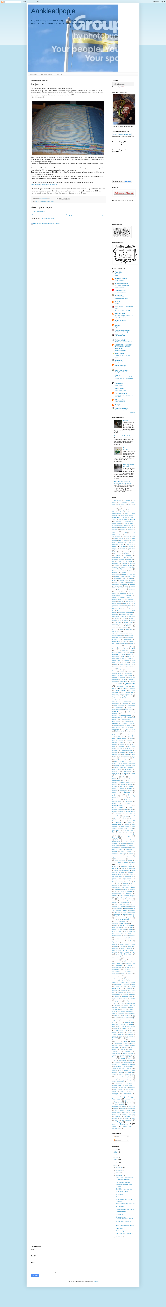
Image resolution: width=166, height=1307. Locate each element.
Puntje (125, 937)
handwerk (115, 723)
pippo (133, 923)
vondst (114, 1078)
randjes (127, 944)
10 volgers (127, 500)
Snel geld (125, 994)
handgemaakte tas (117, 717)
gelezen (122, 671)
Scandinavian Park (130, 963)
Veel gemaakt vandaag (123, 1182)
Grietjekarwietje (120, 400)
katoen (116, 767)
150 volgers (121, 504)
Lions (116, 836)
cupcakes (130, 599)
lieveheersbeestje (117, 834)
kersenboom (128, 769)
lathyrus (131, 818)
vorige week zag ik (127, 1079)
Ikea (129, 746)
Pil (115, 921)
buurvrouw (130, 582)
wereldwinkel (129, 1099)
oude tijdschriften (124, 902)
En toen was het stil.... (121, 336)
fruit (118, 662)
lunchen (117, 839)
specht (114, 998)
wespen (114, 1101)
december (119, 1167)
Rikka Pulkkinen (116, 958)
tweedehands (118, 1043)
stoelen (131, 1007)
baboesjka (115, 544)
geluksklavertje (128, 673)
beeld (131, 550)
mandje (131, 845)
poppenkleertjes (116, 935)
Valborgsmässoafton (124, 1055)
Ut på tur (117, 327)
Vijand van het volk (118, 1068)
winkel (114, 1104)
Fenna (114, 648)
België (133, 551)
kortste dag (116, 799)
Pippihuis (124, 924)
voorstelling (115, 1079)
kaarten (122, 761)
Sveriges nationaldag (127, 1011)
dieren (124, 618)
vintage (126, 1070)
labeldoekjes (115, 815)
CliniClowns (132, 589)
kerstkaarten (115, 773)
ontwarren (132, 889)
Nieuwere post (36, 215)
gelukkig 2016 (116, 673)
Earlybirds (124, 627)
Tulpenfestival (129, 1038)
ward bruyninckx (118, 1089)
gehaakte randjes (117, 670)
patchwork (47, 201)
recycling (130, 946)
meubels (131, 853)
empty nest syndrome (118, 637)
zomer (133, 1118)
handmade (116, 721)
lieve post (129, 832)
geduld (128, 666)
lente (129, 822)
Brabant (131, 578)
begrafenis (126, 551)
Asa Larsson (126, 536)
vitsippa (114, 1074)
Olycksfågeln (115, 885)
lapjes (37, 201)
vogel (122, 1076)
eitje (113, 633)
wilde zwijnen (118, 1103)
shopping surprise (128, 978)
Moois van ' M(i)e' (120, 313)
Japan (133, 754)
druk (121, 626)
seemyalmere (128, 975)
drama (124, 624)
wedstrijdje (124, 1095)
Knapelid (114, 786)
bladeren (114, 559)
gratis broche (129, 694)
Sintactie (131, 980)
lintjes (133, 834)
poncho (131, 929)
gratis (122, 694)
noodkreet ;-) (129, 876)
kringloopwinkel (117, 807)
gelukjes (130, 671)
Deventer (124, 616)
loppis (129, 836)
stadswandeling (130, 1003)
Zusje (127, 1122)
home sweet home (119, 739)
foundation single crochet (119, 658)
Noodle (114, 878)
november (119, 1170)
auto (120, 540)
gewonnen (123, 681)
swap (113, 1013)
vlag (120, 1074)
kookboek (115, 796)
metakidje (129, 851)
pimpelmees (122, 921)
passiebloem (131, 912)
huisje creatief (119, 388)
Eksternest (122, 633)
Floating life (130, 654)
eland (130, 633)
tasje (131, 1020)
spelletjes (132, 998)
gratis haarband (116, 696)
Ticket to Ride (125, 1026)
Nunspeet (128, 881)
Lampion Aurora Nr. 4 (120, 367)
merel (122, 851)
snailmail (120, 992)
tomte (121, 1032)
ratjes (133, 944)
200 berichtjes (126, 506)
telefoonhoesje (129, 1022)
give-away (130, 683)
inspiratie (114, 752)
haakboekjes (115, 703)
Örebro (119, 899)
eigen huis (129, 629)
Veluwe (130, 1058)
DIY (119, 620)
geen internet (129, 668)
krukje (120, 809)
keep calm (123, 767)
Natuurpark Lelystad (126, 866)
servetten (114, 977)
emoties (131, 635)
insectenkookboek (127, 750)
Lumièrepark (132, 838)
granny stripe (115, 694)
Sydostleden (121, 1013)
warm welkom (129, 1089)
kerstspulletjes (119, 775)
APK (132, 525)
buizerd (123, 582)
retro (133, 952)
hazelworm (130, 727)
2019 (116, 1149)
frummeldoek (125, 662)
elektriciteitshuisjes (117, 635)
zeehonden (132, 1114)
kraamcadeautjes (116, 801)
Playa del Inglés (117, 927)
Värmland (122, 1057)
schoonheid (128, 971)
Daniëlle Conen (116, 603)
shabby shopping (117, 978)
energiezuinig (129, 637)
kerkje (119, 769)
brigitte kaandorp (123, 580)
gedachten (115, 666)
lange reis (125, 817)
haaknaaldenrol (131, 705)
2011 (116, 1165)
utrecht (123, 1049)
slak (127, 982)
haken (115, 711)
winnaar (121, 1104)
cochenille (117, 591)
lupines (125, 841)
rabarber (129, 940)
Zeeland (117, 1116)
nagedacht (119, 864)
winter (124, 1106)
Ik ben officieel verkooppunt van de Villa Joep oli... (124, 1178)
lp (125, 838)
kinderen (121, 778)
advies (126, 513)
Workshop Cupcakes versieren (125, 1204)
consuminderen (116, 595)
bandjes (131, 546)
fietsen (133, 649)
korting (131, 797)
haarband (129, 707)
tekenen (120, 1022)
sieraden (114, 980)
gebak (121, 664)
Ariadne (124, 531)
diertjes (131, 618)
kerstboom (115, 771)
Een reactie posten (39, 211)
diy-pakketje (125, 620)
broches (133, 580)
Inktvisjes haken (46, 74)
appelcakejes (123, 527)
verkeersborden (128, 1062)
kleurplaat (114, 784)
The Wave (124, 1024)
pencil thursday (119, 918)
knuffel (122, 788)
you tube (125, 1112)
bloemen (124, 563)
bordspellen (132, 574)
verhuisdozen (122, 1060)
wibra (120, 1101)
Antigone (126, 525)
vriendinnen (119, 1083)
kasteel (128, 765)
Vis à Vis (130, 1072)
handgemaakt (126, 716)
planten (122, 925)
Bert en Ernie (117, 553)
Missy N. (117, 375)
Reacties (118, 1140)
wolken (116, 1108)
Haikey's (117, 405)
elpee (125, 635)
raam (122, 940)
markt (120, 849)
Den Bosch (130, 614)
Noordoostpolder (128, 880)
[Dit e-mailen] (60, 199)
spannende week (127, 996)
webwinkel (115, 1095)
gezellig (120, 683)
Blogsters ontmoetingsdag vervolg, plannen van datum (122, 482)
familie (126, 647)
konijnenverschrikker (117, 794)
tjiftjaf (131, 1030)
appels (131, 527)
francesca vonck (116, 660)
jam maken (125, 754)
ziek (121, 1118)
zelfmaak (127, 1116)
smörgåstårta (124, 990)
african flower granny (127, 515)
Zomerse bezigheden (120, 292)
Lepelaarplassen (116, 824)
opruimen (123, 897)
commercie (123, 593)
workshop (130, 1110)
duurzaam (115, 627)
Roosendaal (132, 959)
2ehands (130, 508)
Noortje (114, 881)
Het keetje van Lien (121, 279)
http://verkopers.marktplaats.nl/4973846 (44, 184)
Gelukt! (125, 421)
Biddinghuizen (116, 557)
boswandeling (118, 578)
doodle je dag (128, 622)
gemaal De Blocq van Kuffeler (122, 675)
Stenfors (117, 1005)
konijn (114, 792)
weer (131, 1095)
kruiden (130, 807)
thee (113, 1026)
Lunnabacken (116, 841)
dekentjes (115, 614)
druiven (114, 626)
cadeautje (132, 584)
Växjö (130, 1057)
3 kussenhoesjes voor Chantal (125, 1209)
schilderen (128, 967)
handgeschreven (126, 719)
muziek (126, 862)
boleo (131, 572)
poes (131, 927)
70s (120, 511)
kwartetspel (129, 813)
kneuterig (122, 786)
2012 (119, 508)
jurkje (133, 758)
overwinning (115, 906)
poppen (130, 933)
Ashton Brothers (118, 538)
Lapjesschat (119, 1228)
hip (132, 733)
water (130, 1091)
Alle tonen (132, 412)
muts (119, 862)
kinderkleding (116, 780)
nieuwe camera (124, 870)
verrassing (124, 1064)
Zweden (124, 1124)
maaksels (123, 843)
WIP (130, 1106)
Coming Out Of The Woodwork (123, 372)
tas (132, 1017)
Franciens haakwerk (121, 408)
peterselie (114, 919)
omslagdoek (115, 887)
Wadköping (115, 1087)
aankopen (129, 511)
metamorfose (122, 853)
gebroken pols (129, 664)
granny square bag (127, 692)
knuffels (129, 788)
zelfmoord (114, 1118)
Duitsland (129, 626)
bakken (114, 546)
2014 (116, 1157)
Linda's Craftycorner (121, 370)
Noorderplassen (116, 880)
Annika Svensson (117, 525)
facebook (119, 645)
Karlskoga (116, 765)
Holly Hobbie (130, 736)
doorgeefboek (116, 624)
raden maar (130, 942)
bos (134, 576)
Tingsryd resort (119, 1030)
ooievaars (129, 891)
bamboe (123, 546)
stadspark (114, 1003)
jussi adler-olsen (119, 759)
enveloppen (127, 639)
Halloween (123, 713)
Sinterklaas (115, 982)
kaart (115, 761)
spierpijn (118, 1000)
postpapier (132, 935)
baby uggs (130, 544)
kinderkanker (129, 778)
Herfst (117, 1197)
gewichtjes (115, 681)
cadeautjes (118, 586)
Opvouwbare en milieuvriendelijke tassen (124, 1217)
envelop (114, 639)
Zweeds (114, 1126)
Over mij (59, 74)
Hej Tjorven (118, 295)
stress (131, 1009)
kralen (114, 803)
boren (123, 576)
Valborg (114, 1055)
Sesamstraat (129, 977)
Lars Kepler (123, 818)
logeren (122, 836)
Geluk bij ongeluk (121, 1231)
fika (132, 650)
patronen (125, 914)
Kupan (131, 809)
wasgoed (122, 1091)
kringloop (127, 803)
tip (126, 1030)
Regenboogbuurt (116, 950)
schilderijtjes (115, 969)
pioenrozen (115, 923)
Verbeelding (118, 272)
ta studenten (126, 1015)
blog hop (132, 563)
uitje (121, 1045)
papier (125, 910)
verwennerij (117, 1066)
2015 (116, 1154)
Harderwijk (130, 725)
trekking (131, 1036)
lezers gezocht (116, 830)
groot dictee (124, 699)
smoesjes (114, 990)
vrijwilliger (129, 1083)
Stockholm (123, 1007)
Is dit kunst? (119, 1194)
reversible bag (116, 956)
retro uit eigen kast (123, 954)
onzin (116, 891)
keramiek (130, 767)
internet (131, 752)
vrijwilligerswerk (116, 1085)
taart (134, 1015)
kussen (121, 811)
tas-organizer (124, 1020)
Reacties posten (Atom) (48, 218)
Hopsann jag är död (117, 742)
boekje (124, 572)
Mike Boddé (121, 857)
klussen (130, 784)
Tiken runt (124, 1028)
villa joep (129, 1068)
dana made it (129, 601)
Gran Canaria (121, 690)
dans (124, 603)
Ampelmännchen (128, 521)
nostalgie (121, 881)
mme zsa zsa (131, 858)
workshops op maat (120, 390)
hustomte (114, 744)
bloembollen (129, 561)
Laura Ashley (115, 820)
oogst (122, 891)
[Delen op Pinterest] (69, 199)
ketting (123, 777)
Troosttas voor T (121, 1214)
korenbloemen (122, 797)
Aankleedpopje (53, 11)
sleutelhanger (118, 984)
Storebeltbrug (116, 1009)
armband (120, 534)
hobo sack (124, 735)
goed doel (122, 688)
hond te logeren (117, 740)
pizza (115, 925)
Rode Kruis (126, 958)
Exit (113, 645)
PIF (134, 919)
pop (125, 931)
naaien (42, 201)
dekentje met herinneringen (125, 612)
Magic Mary (115, 845)
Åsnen (127, 538)
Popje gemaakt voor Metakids (125, 1225)
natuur (114, 866)
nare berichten (129, 864)
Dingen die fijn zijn (120, 320)
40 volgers (122, 509)
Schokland (128, 969)
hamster (131, 713)
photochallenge (125, 920)
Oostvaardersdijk (116, 893)
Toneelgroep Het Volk (118, 1034)
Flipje (123, 654)
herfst (133, 729)
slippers (133, 984)
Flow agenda (115, 656)
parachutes (132, 910)
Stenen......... (118, 303)
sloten (117, 986)
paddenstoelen (125, 906)
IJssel (113, 746)
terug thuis (115, 1024)
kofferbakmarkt (123, 790)
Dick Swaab (132, 616)
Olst (132, 883)
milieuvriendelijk (130, 857)
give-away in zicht (122, 686)
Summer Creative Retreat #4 (122, 310)
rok (132, 958)
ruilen (113, 963)
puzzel (116, 939)
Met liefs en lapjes (120, 340)
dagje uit (120, 601)
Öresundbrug (128, 899)
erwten (124, 641)
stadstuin (122, 1003)
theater (131, 1024)
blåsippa (121, 559)
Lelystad (119, 822)
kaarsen (133, 759)
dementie (122, 614)
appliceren (130, 529)
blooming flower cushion (119, 570)
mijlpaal (114, 857)
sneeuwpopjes (116, 994)
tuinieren (115, 1038)
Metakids (114, 853)
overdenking (129, 904)
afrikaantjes (115, 517)
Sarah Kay (120, 963)
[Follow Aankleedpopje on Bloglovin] (122, 182)
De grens (128, 605)
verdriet (114, 1060)
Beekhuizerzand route (120, 550)
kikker (114, 778)
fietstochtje (125, 650)
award (125, 540)
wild (134, 1101)
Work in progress (119, 1110)
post (125, 935)
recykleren (115, 948)
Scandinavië (119, 965)
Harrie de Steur (116, 727)
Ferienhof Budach (123, 648)
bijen (125, 557)
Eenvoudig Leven (120, 290)
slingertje (126, 984)
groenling (114, 699)
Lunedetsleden (128, 839)
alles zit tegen (123, 519)
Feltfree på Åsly (120, 335)
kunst (125, 809)
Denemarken (115, 616)
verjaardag (117, 1062)
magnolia (123, 845)
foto (123, 656)
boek (130, 571)
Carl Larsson (123, 588)
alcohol (114, 519)
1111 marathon (123, 502)
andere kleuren (116, 523)
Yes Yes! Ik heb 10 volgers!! (124, 1233)
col (124, 591)
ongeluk (133, 887)
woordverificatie (131, 1108)
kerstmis (132, 773)
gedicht (122, 666)
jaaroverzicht (115, 754)
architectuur (115, 531)
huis (132, 742)
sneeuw (129, 992)
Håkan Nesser (128, 709)
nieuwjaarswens (116, 874)
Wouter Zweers (116, 1112)
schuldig (123, 973)
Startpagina (33, 74)
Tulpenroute (132, 1039)
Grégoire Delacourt (127, 697)
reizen (125, 950)
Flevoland (115, 654)
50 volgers (130, 509)
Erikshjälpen (116, 641)
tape (127, 1017)
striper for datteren (120, 385)
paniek (133, 906)
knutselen (114, 790)
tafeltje (116, 1017)
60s (113, 511)
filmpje (120, 652)
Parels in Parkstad (120, 280)
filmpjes (126, 652)
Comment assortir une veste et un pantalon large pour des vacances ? (124, 378)
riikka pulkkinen (128, 956)
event (131, 643)
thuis (118, 1026)
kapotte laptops (123, 763)
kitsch (123, 780)
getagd (131, 679)
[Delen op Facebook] (66, 199)
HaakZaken (118, 360)
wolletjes (122, 1108)
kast (123, 765)
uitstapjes (124, 1047)
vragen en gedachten (118, 1081)
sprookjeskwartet (116, 1001)
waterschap (115, 1093)
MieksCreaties (119, 353)
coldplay (130, 591)
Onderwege (125, 887)
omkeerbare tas (127, 885)
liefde (120, 832)
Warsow (114, 1091)
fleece (131, 652)
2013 (124, 508)
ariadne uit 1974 (122, 532)
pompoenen (122, 929)
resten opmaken (124, 952)
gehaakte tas (129, 670)
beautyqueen (131, 548)
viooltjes (120, 1072)
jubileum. (121, 758)
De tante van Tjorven (121, 284)
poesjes (114, 929)
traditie (114, 1036)
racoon (123, 942)
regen (122, 948)
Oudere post (101, 215)
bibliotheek (128, 555)
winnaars (130, 1104)
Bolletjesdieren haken (120, 350)
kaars (126, 759)
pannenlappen (118, 908)
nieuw (116, 870)
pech (127, 916)
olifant (118, 883)
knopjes (114, 788)
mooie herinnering (120, 860)
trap (125, 1036)
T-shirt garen (117, 1015)
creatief (114, 597)
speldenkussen (123, 998)
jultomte (128, 758)
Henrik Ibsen (125, 729)
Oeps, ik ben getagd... (122, 1191)
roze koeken (117, 961)
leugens (127, 824)
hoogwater (129, 740)
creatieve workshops (126, 597)
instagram (122, 752)
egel (121, 629)
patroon (132, 914)
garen (115, 664)
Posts (117, 1136)
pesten (130, 918)
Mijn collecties (120, 1206)
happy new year (119, 725)
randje (121, 944)
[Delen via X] (64, 199)
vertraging (132, 1064)
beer (120, 551)
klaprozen (130, 780)
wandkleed (132, 1087)
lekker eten (132, 820)
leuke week (123, 828)
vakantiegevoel (116, 1053)
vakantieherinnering (128, 1053)
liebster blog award (128, 830)
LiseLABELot (119, 383)
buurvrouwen (115, 584)
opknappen (129, 893)
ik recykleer (121, 746)
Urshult (114, 1049)
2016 (116, 1152)
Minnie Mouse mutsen (120, 858)
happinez (132, 723)
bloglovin (123, 567)
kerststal (130, 775)
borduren (116, 576)
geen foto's (120, 668)
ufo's (126, 1043)
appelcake (115, 527)
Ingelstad (119, 748)
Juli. (116, 322)
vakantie (128, 1051)
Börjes (128, 576)
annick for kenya (128, 523)
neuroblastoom (131, 868)
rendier (131, 950)
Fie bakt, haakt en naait (122, 330)
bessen (126, 553)
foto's (129, 656)
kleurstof (123, 784)
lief (113, 832)
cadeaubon (124, 584)
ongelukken (118, 889)
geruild (123, 679)
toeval (114, 1032)
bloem (119, 561)
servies (122, 977)
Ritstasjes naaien (119, 362)
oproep (116, 897)
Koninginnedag (129, 794)
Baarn (131, 542)
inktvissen (128, 748)
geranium (122, 677)
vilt (120, 1070)
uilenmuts (115, 1045)
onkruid (125, 889)
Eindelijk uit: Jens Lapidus (124, 1189)
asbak (133, 536)
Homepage (69, 215)
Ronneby (123, 959)
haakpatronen (119, 707)
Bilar (131, 557)
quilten (52, 201)
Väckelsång (115, 1051)
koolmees (123, 796)
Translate (127, 87)
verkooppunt (115, 1064)
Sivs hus (117, 325)
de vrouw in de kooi (123, 610)
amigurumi (118, 521)
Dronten (131, 624)
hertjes (129, 731)
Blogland (114, 567)
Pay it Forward (118, 916)
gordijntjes (132, 688)
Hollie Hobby (121, 736)
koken (131, 790)
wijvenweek (127, 1101)
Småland (129, 988)
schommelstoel (116, 971)
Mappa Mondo (125, 847)
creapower (128, 595)
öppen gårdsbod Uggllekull (127, 895)
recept (116, 946)
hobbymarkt (115, 735)
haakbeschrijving (127, 701)
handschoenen (129, 721)
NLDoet (131, 874)
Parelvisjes (117, 912)
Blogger (96, 1281)
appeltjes (122, 529)
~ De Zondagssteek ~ (121, 393)
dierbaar (117, 618)
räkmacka (114, 944)
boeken (114, 572)
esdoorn (131, 641)
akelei (131, 517)
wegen (114, 1097)
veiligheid (114, 1058)
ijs (132, 744)
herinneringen (119, 731)
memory (114, 851)
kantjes (114, 763)
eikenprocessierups (128, 631)
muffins (130, 860)
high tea (125, 733)
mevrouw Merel (117, 855)
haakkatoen (125, 703)
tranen (120, 1036)
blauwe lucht (129, 559)
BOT (125, 578)
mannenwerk (115, 847)
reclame (123, 946)
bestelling (132, 553)
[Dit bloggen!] (62, 199)
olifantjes (125, 883)
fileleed (114, 652)
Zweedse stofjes (116, 1128)
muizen (114, 862)
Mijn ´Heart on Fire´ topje (121, 332)
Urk (131, 1047)
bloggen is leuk (127, 565)
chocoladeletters (122, 589)
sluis (125, 986)
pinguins (130, 921)
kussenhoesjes (130, 811)
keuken (131, 777)
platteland (130, 925)
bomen (124, 574)
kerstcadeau (127, 771)
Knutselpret (118, 302)
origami (114, 900)
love (122, 838)
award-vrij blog (122, 542)
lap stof (133, 817)
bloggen (117, 565)
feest (131, 647)
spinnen (129, 1000)
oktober (118, 1173)
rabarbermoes (116, 942)
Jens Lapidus (126, 756)
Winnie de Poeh (116, 1106)
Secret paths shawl (120, 401)
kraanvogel (129, 801)
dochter (133, 620)
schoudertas (115, 973)
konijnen (127, 792)
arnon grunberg (129, 534)
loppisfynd (115, 838)
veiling (123, 1059)
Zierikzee (127, 1118)
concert (131, 593)
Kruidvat (114, 809)
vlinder (133, 1074)
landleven (125, 815)
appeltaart (115, 529)
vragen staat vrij (131, 1081)
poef (126, 927)
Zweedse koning (127, 1126)
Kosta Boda (128, 799)
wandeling (123, 1087)
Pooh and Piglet (117, 931)
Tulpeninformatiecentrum (118, 1039)
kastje (133, 765)
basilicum (114, 548)
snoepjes (132, 994)
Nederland (115, 868)
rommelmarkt (115, 959)
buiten (116, 582)
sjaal (122, 982)
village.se (114, 1070)
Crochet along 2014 (118, 599)
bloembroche (115, 563)
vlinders (116, 1076)
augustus (119, 1237)
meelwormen (129, 849)
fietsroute (117, 650)
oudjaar (133, 902)
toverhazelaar (129, 1034)
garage (133, 662)
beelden (114, 551)
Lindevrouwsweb (120, 365)
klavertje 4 (115, 782)
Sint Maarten (122, 980)
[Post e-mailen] (56, 198)
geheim (114, 671)
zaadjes (124, 1114)
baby (122, 544)
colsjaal (114, 593)
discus (114, 620)
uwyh (130, 1049)
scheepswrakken (116, 967)
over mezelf (118, 904)
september (119, 1175)
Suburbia (114, 1011)
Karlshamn (132, 763)
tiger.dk (133, 1026)
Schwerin (130, 973)
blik (113, 561)
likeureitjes (126, 834)
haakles (133, 703)
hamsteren (115, 715)
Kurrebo (114, 811)
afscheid (125, 517)
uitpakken (126, 1045)
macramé (130, 843)
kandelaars (130, 761)
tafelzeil (122, 1017)
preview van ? (118, 937)
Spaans (117, 996)
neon (123, 868)
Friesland (126, 660)
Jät (119, 756)
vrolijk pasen (128, 1085)
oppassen (115, 895)
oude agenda (124, 900)
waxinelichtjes (127, 1093)
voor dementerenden (126, 1078)
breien (114, 580)
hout (127, 742)
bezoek (118, 555)
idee (128, 744)
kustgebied (119, 813)
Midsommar (129, 855)
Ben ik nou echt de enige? (122, 436)
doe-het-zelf (118, 622)
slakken (133, 982)
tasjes (113, 1022)
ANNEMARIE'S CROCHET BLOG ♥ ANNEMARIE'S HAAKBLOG (123, 346)
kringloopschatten (117, 805)
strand (124, 1009)
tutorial (125, 1041)
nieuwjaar (130, 872)
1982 (130, 504)
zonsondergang (117, 1122)
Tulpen (122, 1038)
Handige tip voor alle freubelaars (123, 341)
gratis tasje (115, 697)
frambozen (130, 658)
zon (116, 1120)
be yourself (123, 548)
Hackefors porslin (117, 709)
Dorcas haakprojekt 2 (121, 410)
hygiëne (122, 744)
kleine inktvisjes (126, 782)
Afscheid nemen (121, 1212)
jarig (115, 756)
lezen (131, 828)
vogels (129, 1076)
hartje (123, 727)
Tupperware (117, 1041)
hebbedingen (115, 729)
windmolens (129, 1103)
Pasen (124, 912)
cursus (114, 601)
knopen (131, 786)
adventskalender (116, 513)
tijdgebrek (116, 1028)
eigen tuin (115, 632)
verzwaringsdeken (128, 1066)
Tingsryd (132, 1028)
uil (131, 1043)
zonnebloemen (127, 1120)
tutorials (133, 1041)
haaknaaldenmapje (119, 705)
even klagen (124, 643)
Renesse (114, 952)
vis (125, 1072)
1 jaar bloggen (116, 500)
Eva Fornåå (115, 643)
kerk (113, 769)
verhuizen (132, 1060)
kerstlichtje (125, 773)
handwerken (124, 723)
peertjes (133, 916)
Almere (132, 519)
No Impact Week (117, 876)
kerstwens (115, 777)
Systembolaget (131, 1013)
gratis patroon (128, 696)
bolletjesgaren (116, 574)
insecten (114, 750)
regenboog (130, 948)
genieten (114, 677)
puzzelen (122, 939)
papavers (118, 910)
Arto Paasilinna (116, 536)
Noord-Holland (127, 878)
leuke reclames (125, 826)
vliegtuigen (126, 1074)
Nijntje (125, 874)
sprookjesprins (128, 1001)
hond (131, 738)
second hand (116, 975)
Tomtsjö (130, 1032)
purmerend (132, 937)
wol (134, 1106)
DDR (130, 603)
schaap (130, 965)
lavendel (124, 820)
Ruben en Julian (128, 961)
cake (126, 586)
